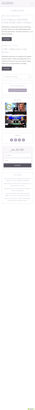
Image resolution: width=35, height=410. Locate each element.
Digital (18, 16)
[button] (32, 3)
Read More (7, 39)
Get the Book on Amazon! (17, 90)
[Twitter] (15, 140)
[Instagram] (19, 140)
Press (13, 16)
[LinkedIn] (23, 140)
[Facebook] (11, 140)
